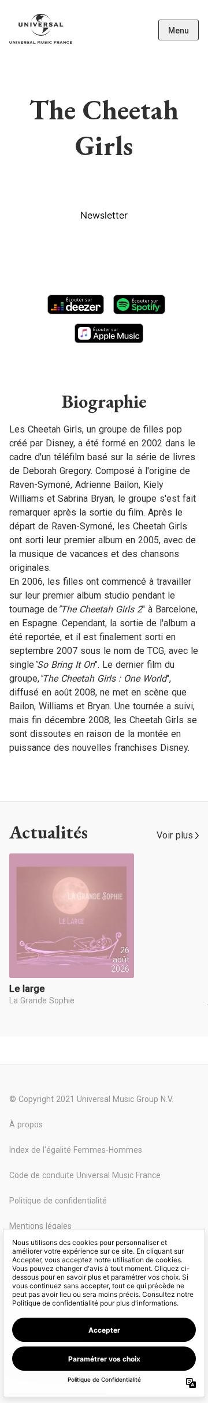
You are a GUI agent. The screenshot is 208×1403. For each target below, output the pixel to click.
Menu (178, 30)
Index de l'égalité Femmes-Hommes (75, 1149)
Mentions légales (40, 1226)
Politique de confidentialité (58, 1200)
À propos (26, 1124)
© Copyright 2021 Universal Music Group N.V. (91, 1099)
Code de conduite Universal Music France (85, 1175)
